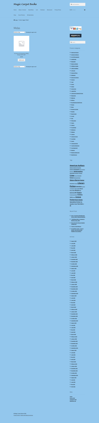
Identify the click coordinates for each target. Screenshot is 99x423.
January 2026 (74, 257)
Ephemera (73, 75)
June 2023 (73, 327)
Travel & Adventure (75, 145)
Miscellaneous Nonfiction (76, 102)
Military (72, 100)
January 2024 (74, 311)
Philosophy (73, 120)
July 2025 (73, 270)
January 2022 (74, 366)
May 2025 (73, 275)
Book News (31, 9)
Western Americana (75, 152)
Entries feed (72, 398)
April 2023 (73, 332)
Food (72, 82)
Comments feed (73, 399)
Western (73, 150)
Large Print (73, 91)
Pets (72, 118)
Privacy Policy (58, 9)
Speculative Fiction (75, 202)
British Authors (78, 171)
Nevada (72, 111)
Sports (72, 141)
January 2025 (74, 284)
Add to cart (21, 60)
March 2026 (73, 252)
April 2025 (73, 277)
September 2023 (74, 320)
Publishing (79, 194)
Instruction (73, 89)
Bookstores (72, 171)
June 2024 (73, 300)
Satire (71, 197)
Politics (72, 125)
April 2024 (73, 304)
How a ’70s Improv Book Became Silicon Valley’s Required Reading (78, 216)
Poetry (72, 123)
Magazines (73, 95)
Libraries (76, 183)
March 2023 (73, 334)
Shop (15, 15)
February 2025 (74, 282)
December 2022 (74, 341)
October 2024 (74, 291)
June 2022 (73, 354)
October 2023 (74, 318)
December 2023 (74, 313)
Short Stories (79, 200)
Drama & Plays (74, 73)
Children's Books (74, 66)
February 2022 (74, 364)
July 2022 (73, 352)
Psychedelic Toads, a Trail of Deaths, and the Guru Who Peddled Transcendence (77, 230)
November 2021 (74, 370)
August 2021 (73, 377)
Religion (73, 132)
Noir (80, 190)
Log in (71, 396)
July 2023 (73, 325)
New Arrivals (73, 114)
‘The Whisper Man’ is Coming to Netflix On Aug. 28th (77, 220)
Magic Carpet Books (25, 4)
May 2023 (73, 329)
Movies (72, 104)
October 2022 (74, 345)
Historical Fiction (77, 177)
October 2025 (74, 263)
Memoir (81, 188)
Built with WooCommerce (27, 415)
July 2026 (73, 243)
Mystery (77, 190)
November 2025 (74, 261)
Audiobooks (73, 59)
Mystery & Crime (74, 109)
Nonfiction (72, 192)
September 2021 (74, 375)
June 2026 (73, 245)
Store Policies (21, 15)
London (78, 188)
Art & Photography (75, 57)
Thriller (75, 204)
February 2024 (74, 309)
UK (70, 205)
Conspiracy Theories (78, 173)
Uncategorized (74, 148)
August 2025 (73, 268)
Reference (73, 129)
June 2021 (73, 382)
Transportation (74, 143)
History (72, 180)
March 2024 (73, 307)
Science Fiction (74, 136)
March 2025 (73, 279)
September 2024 (74, 293)
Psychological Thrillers (73, 194)
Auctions (79, 167)
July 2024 (73, 298)
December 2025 (74, 259)
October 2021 (74, 373)
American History (75, 52)
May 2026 (73, 248)
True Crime (80, 204)
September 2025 (74, 266)
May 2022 (73, 357)
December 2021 (74, 368)
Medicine (73, 98)
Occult (72, 116)
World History (74, 154)
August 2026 (73, 241)
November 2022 (74, 343)
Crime (72, 175)
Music (72, 107)
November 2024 (74, 288)
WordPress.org (73, 401)
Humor (72, 86)
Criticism (73, 70)
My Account (49, 9)
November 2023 (74, 316)
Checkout (42, 9)
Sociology (73, 139)
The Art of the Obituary (76, 226)
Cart (37, 9)
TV (83, 204)
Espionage (79, 175)
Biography (73, 61)
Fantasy (73, 79)
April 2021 (73, 386)
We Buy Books (30, 15)
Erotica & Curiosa (75, 77)
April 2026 (73, 250)
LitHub (75, 188)
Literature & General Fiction (77, 93)
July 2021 (73, 380)
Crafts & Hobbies (74, 68)
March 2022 (73, 361)
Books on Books (74, 64)
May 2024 (73, 302)
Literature (78, 186)
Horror (72, 84)
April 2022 (73, 359)
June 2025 (73, 273)
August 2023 (73, 323)
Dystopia (75, 175)
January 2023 (74, 339)
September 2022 (74, 348)
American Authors (77, 165)
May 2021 (73, 384)
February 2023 (74, 336)
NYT (76, 192)
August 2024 (73, 295)
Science (72, 134)
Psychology (73, 127)
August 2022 (73, 350)
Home (15, 9)
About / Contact (22, 9)
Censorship (72, 173)
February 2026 (74, 254)
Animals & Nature (75, 54)
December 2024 (74, 286)
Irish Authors (72, 183)
